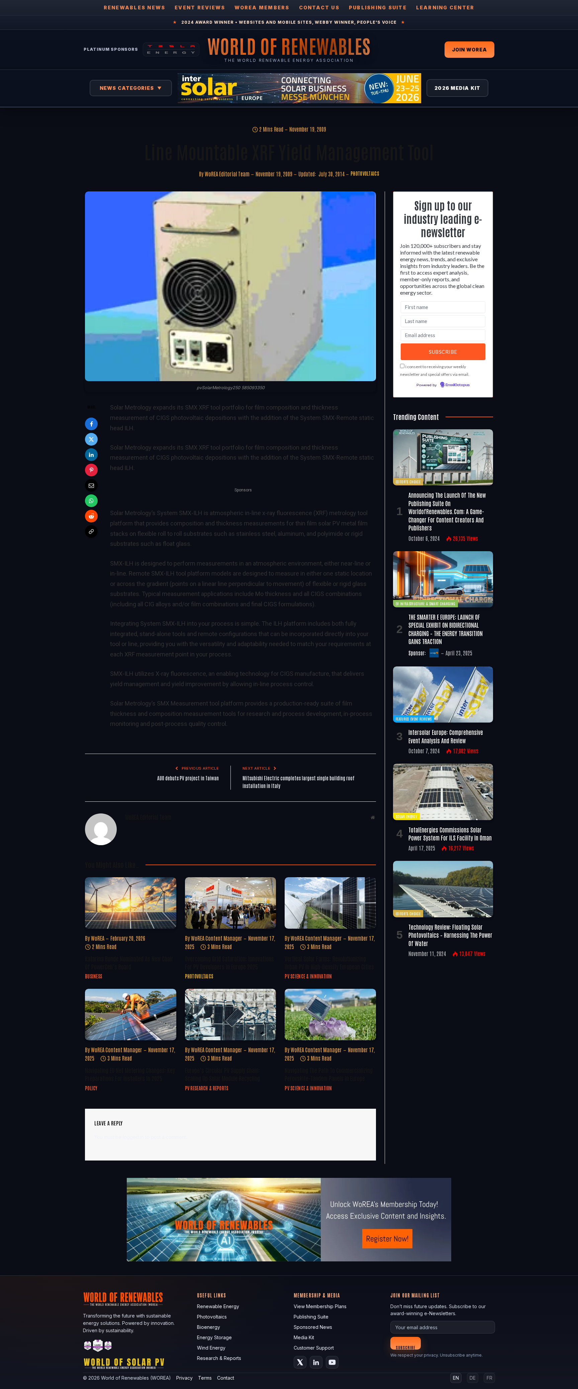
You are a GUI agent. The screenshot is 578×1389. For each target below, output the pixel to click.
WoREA (97, 938)
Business (93, 976)
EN (456, 1378)
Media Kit (304, 1337)
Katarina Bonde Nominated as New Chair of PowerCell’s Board (129, 962)
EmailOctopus (458, 385)
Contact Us (319, 7)
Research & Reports (219, 1358)
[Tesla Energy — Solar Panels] (171, 49)
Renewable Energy (218, 1306)
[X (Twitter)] (300, 1362)
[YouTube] (332, 1362)
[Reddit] (91, 516)
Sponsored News (313, 1327)
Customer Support (314, 1348)
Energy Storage (214, 1337)
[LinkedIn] (91, 454)
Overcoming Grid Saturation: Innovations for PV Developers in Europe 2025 (229, 962)
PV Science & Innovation (308, 976)
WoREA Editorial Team (227, 173)
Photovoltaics (365, 173)
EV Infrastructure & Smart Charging (425, 603)
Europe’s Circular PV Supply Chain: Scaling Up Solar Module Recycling (222, 1074)
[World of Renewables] (98, 1346)
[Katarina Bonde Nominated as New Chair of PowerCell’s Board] (130, 902)
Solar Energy (406, 816)
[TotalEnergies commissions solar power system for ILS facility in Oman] (443, 792)
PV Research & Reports (206, 1088)
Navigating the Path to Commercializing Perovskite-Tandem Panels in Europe (329, 1074)
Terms (205, 1378)
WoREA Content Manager (216, 938)
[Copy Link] (91, 531)
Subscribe (405, 1347)
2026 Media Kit (457, 88)
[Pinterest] (91, 470)
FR (489, 1378)
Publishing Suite (378, 7)
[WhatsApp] (91, 500)
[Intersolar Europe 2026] (299, 88)
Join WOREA (469, 49)
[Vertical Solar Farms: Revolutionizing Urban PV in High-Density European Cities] (330, 902)
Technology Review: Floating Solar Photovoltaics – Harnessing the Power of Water (450, 935)
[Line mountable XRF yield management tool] (230, 286)
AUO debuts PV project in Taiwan (188, 778)
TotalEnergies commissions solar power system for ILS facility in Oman (450, 833)
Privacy (184, 1378)
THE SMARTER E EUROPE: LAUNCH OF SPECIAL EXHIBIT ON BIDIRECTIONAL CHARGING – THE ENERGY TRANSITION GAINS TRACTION (445, 629)
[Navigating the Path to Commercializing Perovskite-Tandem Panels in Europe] (330, 1014)
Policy (91, 1088)
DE (473, 1378)
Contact (225, 1378)
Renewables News (135, 7)
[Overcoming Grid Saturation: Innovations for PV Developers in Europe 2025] (230, 902)
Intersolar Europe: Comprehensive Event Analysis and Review (445, 736)
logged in (133, 1137)
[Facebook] (91, 424)
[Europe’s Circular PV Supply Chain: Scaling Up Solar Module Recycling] (230, 1014)
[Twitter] (91, 439)
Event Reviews (200, 7)
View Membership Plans (320, 1306)
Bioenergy (208, 1327)
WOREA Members (261, 7)
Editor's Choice (408, 481)
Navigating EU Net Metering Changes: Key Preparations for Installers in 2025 (130, 1074)
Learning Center (445, 7)
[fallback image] (289, 1219)
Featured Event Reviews (413, 718)
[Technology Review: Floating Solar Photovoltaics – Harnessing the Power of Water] (443, 889)
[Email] (91, 485)
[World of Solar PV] (124, 1365)
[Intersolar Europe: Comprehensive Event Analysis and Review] (443, 694)
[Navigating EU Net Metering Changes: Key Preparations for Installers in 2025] (130, 1014)
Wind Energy (211, 1348)
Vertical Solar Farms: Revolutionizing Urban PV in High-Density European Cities (329, 962)
